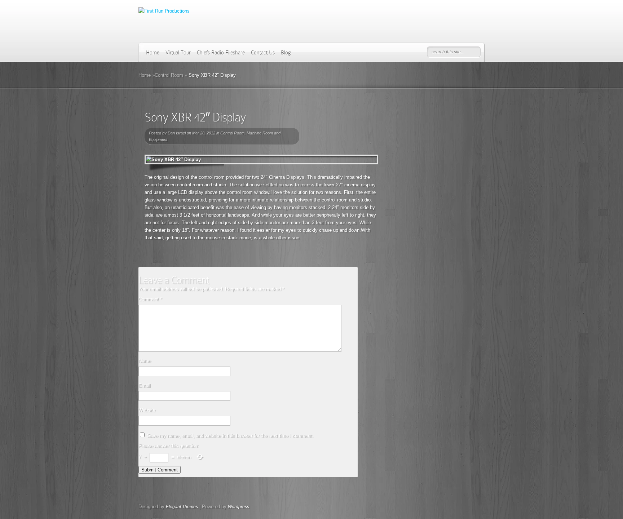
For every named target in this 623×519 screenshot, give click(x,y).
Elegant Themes (182, 506)
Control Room (169, 75)
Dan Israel (177, 133)
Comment (150, 299)
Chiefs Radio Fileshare (221, 53)
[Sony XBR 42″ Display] (261, 159)
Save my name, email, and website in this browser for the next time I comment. (230, 435)
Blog (286, 53)
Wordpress (238, 506)
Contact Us (263, 53)
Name (144, 360)
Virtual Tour (178, 53)
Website (146, 410)
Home (152, 53)
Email (144, 385)
